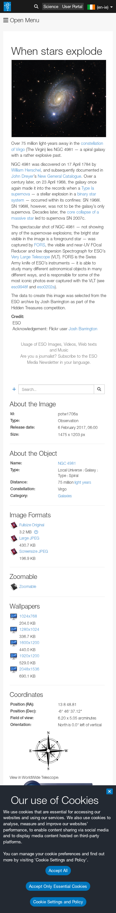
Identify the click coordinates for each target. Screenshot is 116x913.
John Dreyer (22, 176)
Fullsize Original (31, 524)
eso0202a (46, 286)
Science (51, 6)
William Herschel (26, 170)
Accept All (58, 870)
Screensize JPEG (33, 551)
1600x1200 (29, 642)
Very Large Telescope (30, 256)
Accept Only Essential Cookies (58, 886)
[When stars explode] (59, 98)
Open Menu (23, 20)
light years (82, 482)
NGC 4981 (67, 463)
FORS (39, 244)
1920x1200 (29, 655)
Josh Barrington (83, 328)
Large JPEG (29, 538)
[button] (36, 532)
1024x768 (28, 616)
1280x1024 (29, 629)
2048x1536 (29, 669)
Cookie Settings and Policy (58, 901)
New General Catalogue (59, 176)
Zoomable (27, 586)
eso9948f (19, 286)
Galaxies (65, 495)
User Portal (72, 6)
